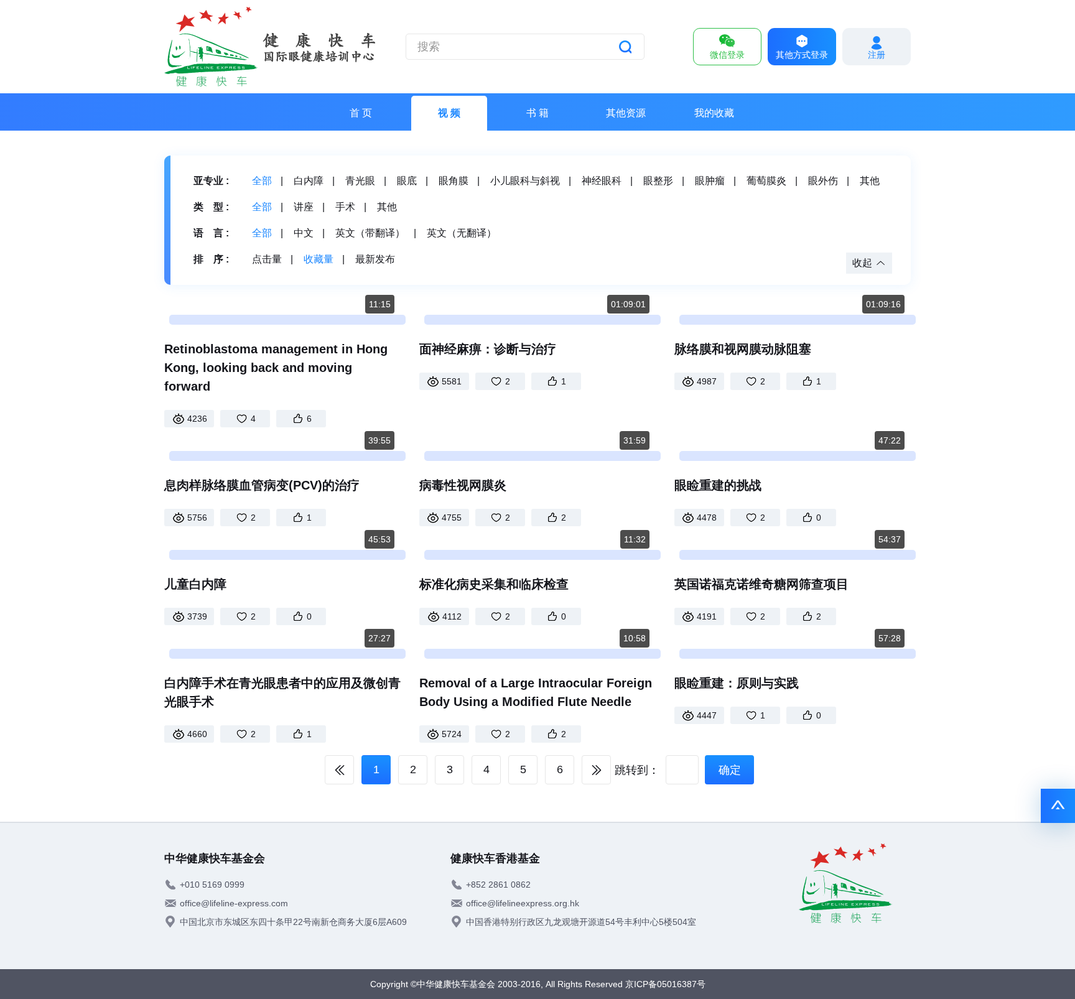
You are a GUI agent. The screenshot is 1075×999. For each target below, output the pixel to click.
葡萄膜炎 (766, 180)
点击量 (267, 259)
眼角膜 (453, 180)
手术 (345, 207)
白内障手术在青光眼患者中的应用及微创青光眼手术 (282, 692)
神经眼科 (601, 180)
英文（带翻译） (370, 233)
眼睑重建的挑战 (717, 485)
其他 (870, 180)
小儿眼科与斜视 (525, 180)
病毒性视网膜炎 (462, 485)
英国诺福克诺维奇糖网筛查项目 (761, 584)
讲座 (304, 207)
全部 (262, 180)
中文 (304, 233)
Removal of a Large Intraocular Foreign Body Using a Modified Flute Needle (535, 692)
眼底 (407, 180)
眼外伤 (823, 180)
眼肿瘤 (710, 180)
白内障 (308, 180)
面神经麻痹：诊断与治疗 (487, 349)
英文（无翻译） (461, 233)
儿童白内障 (195, 584)
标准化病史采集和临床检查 (494, 584)
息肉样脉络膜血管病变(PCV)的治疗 (262, 485)
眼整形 (658, 180)
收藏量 (318, 259)
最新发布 (375, 259)
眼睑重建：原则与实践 (736, 683)
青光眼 (360, 180)
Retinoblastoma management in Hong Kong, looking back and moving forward (276, 367)
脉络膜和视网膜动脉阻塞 (742, 349)
